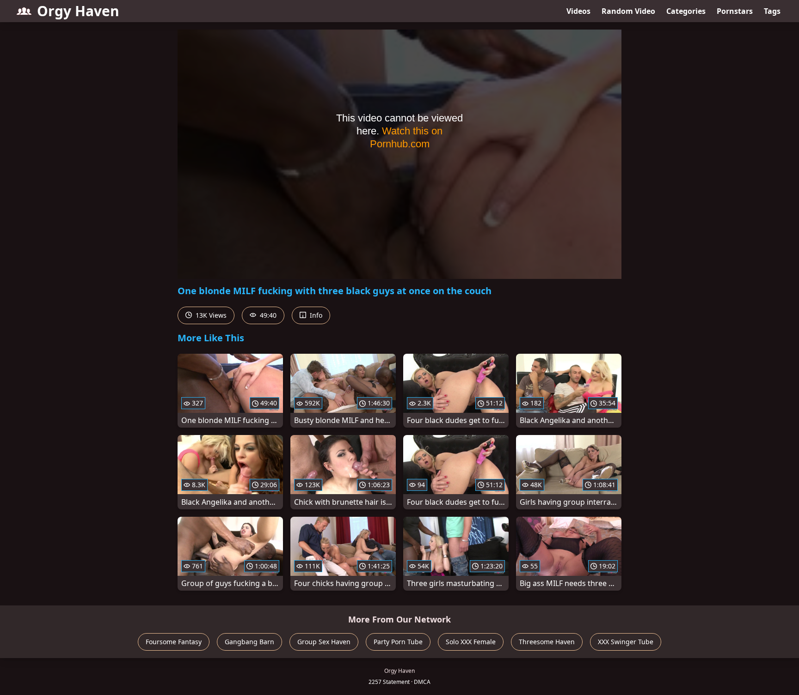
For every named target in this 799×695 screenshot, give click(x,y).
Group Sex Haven (323, 641)
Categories (686, 11)
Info (315, 315)
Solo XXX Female (471, 641)
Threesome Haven (547, 641)
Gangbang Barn (249, 641)
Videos (578, 11)
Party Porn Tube (398, 641)
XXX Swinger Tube (625, 641)
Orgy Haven (78, 10)
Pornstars (735, 11)
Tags (772, 11)
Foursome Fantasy (174, 641)
